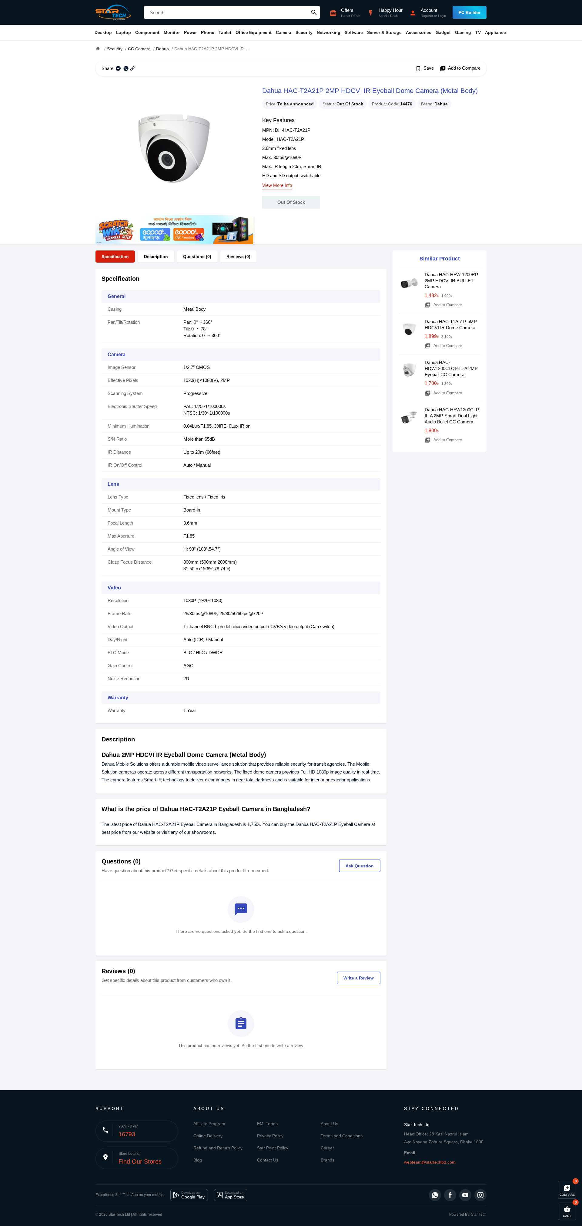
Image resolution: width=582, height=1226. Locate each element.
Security (304, 32)
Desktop (103, 32)
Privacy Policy (270, 1135)
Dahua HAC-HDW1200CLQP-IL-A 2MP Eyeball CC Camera (451, 368)
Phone (207, 32)
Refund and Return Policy (217, 1147)
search (314, 12)
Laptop (123, 32)
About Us (329, 1123)
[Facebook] (450, 1195)
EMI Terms (267, 1123)
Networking (328, 32)
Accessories (418, 32)
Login (442, 16)
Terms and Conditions (342, 1135)
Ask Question (360, 865)
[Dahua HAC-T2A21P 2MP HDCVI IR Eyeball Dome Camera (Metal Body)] (174, 150)
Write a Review (358, 978)
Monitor (172, 32)
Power (190, 32)
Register (427, 16)
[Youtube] (465, 1195)
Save (424, 68)
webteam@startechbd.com (430, 1162)
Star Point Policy (272, 1147)
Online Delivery (207, 1135)
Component (147, 32)
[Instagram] (480, 1195)
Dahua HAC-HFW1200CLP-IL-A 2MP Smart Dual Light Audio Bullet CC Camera (452, 415)
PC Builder (469, 12)
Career (327, 1147)
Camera (283, 32)
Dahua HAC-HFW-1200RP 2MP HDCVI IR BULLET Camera (451, 280)
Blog (197, 1160)
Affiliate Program (209, 1123)
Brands (327, 1160)
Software (354, 32)
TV (478, 32)
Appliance (495, 32)
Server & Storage (384, 32)
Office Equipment (254, 32)
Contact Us (267, 1160)
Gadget (443, 32)
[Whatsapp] (435, 1195)
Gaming (463, 32)
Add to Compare (460, 68)
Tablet (225, 32)
